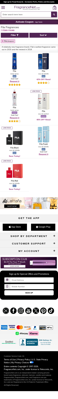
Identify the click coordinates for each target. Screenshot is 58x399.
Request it (14, 81)
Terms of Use (10, 359)
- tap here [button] (29, 21)
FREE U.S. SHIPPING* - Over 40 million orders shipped (29, 2)
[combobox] (29, 14)
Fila (9, 41)
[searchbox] (26, 14)
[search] (50, 7)
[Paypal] (34, 328)
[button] (3, 7)
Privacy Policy (23, 359)
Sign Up (29, 293)
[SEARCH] (54, 14)
